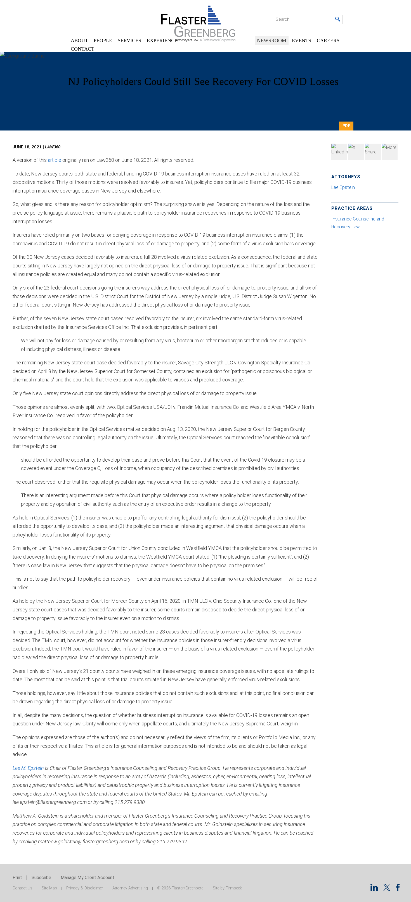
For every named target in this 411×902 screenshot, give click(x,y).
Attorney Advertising (130, 888)
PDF (346, 126)
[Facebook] (373, 152)
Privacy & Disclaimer (84, 888)
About (79, 40)
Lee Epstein (343, 187)
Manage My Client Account (87, 877)
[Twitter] (356, 152)
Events (301, 40)
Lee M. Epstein (28, 768)
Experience (162, 40)
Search (282, 19)
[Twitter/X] (386, 889)
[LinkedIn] (339, 152)
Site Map (49, 888)
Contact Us (22, 888)
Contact (82, 49)
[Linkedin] (374, 889)
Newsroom (271, 40)
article (54, 160)
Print (17, 877)
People (103, 40)
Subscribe (41, 877)
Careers (328, 40)
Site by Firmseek (227, 888)
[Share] (390, 152)
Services (129, 40)
